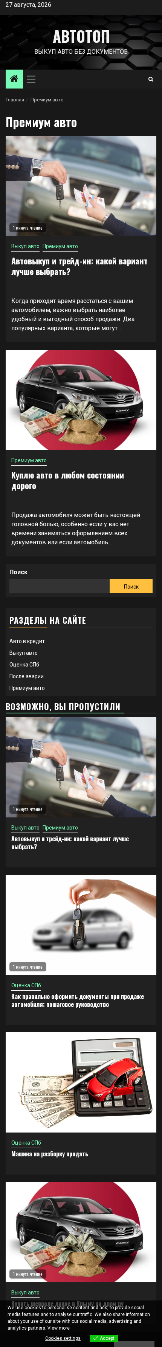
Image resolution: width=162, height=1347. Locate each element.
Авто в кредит (27, 641)
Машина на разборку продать (49, 1153)
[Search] (151, 79)
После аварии (26, 676)
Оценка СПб (24, 665)
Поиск (18, 572)
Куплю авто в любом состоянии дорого (67, 480)
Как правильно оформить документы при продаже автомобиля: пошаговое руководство (77, 1000)
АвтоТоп (81, 36)
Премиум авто (60, 246)
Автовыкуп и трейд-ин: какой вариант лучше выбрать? (79, 266)
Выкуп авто (25, 246)
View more (58, 1328)
